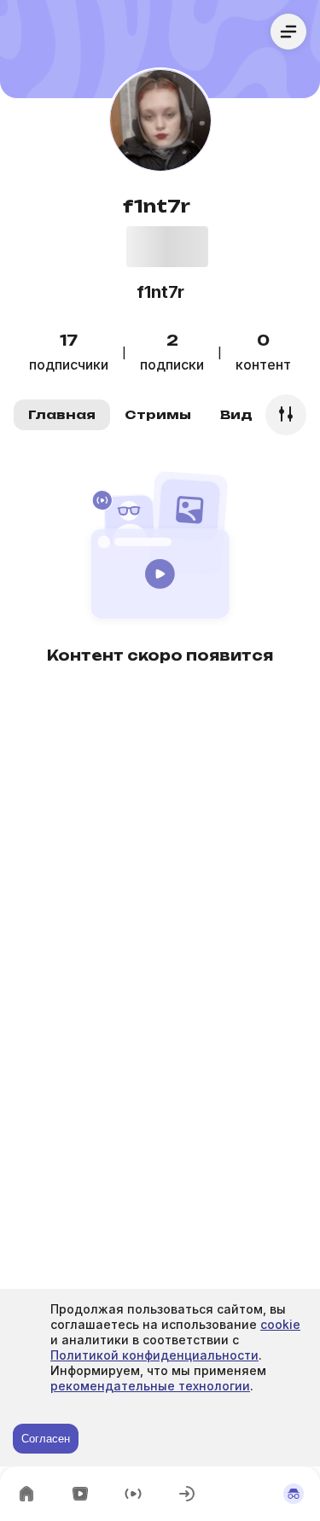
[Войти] (186, 1493)
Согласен (45, 1438)
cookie (280, 1324)
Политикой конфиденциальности (154, 1355)
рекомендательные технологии (150, 1385)
